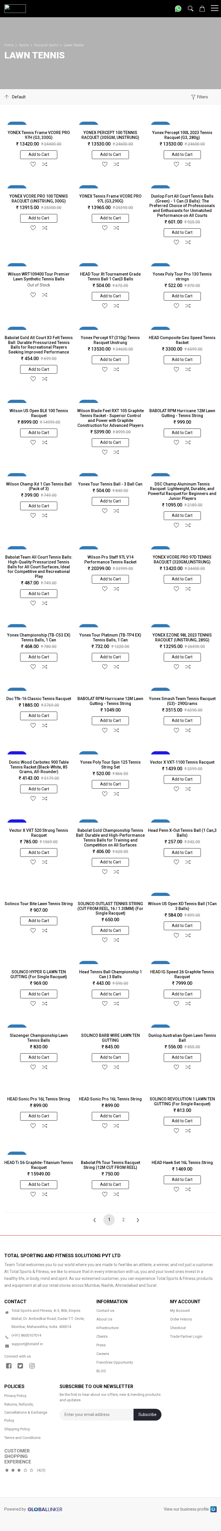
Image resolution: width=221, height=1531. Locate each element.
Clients (102, 1336)
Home (9, 45)
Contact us (105, 1310)
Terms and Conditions (22, 1437)
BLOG (101, 1371)
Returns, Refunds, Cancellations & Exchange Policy (25, 1412)
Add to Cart (38, 154)
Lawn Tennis (74, 45)
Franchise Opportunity (114, 1362)
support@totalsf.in (27, 1344)
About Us (104, 1319)
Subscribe (147, 1414)
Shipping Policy (17, 1429)
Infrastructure (107, 1328)
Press (101, 1345)
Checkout (178, 1328)
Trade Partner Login (186, 1336)
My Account (180, 1310)
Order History (181, 1319)
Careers (102, 1354)
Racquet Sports (46, 45)
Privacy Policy (15, 1395)
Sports (24, 45)
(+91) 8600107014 (26, 1335)
